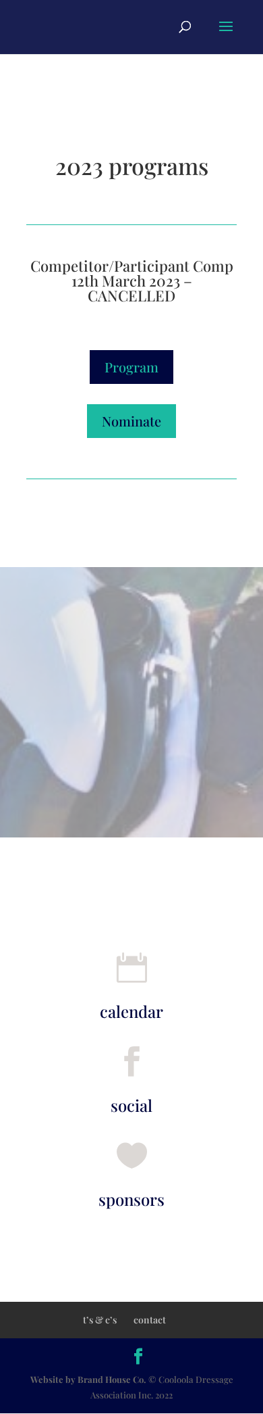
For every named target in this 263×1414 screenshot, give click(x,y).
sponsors (131, 1199)
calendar (131, 1011)
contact (150, 1319)
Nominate (131, 421)
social (131, 1105)
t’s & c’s (100, 1319)
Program (131, 367)
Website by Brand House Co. (89, 1379)
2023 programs (131, 167)
